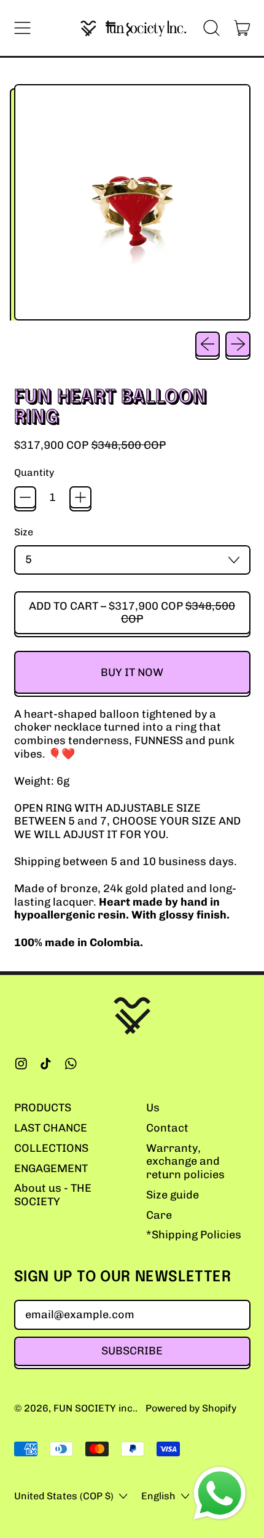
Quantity (34, 472)
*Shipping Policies (193, 1234)
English (158, 1496)
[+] (80, 497)
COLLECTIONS (51, 1148)
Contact (167, 1128)
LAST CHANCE (50, 1128)
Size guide (172, 1195)
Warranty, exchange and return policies (185, 1161)
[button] (211, 28)
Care (159, 1215)
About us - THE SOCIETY (52, 1194)
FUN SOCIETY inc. (94, 1408)
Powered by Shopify (191, 1408)
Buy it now (132, 672)
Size (23, 532)
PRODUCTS (42, 1107)
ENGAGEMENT (51, 1168)
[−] (25, 497)
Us (153, 1107)
